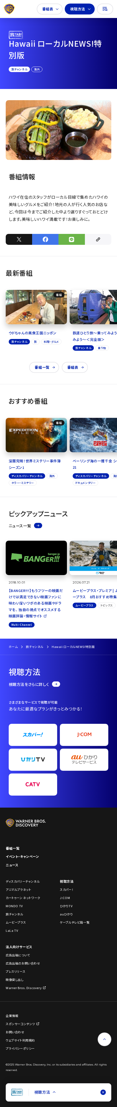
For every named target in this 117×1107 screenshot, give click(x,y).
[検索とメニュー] (105, 9)
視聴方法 (77, 8)
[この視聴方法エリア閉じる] (103, 1092)
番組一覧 (42, 367)
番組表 (47, 8)
